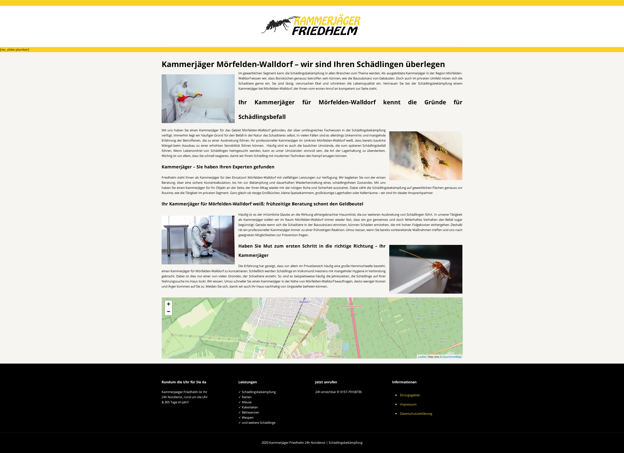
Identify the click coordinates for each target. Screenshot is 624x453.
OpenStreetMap (452, 356)
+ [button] (168, 304)
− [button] (168, 311)
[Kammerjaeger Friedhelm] (312, 26)
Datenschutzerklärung (416, 413)
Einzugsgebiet (410, 395)
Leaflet (422, 356)
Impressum (408, 404)
